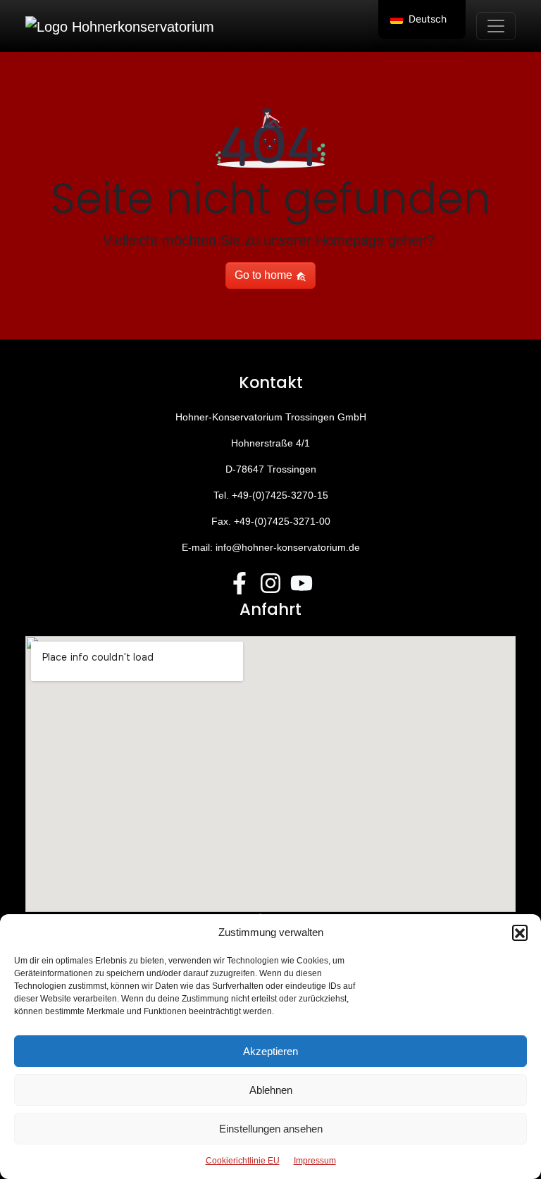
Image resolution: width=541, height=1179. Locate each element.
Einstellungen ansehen (271, 1129)
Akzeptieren (270, 1051)
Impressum (315, 1161)
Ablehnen (270, 1090)
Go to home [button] (265, 275)
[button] (520, 932)
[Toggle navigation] (496, 26)
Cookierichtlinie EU (243, 1161)
